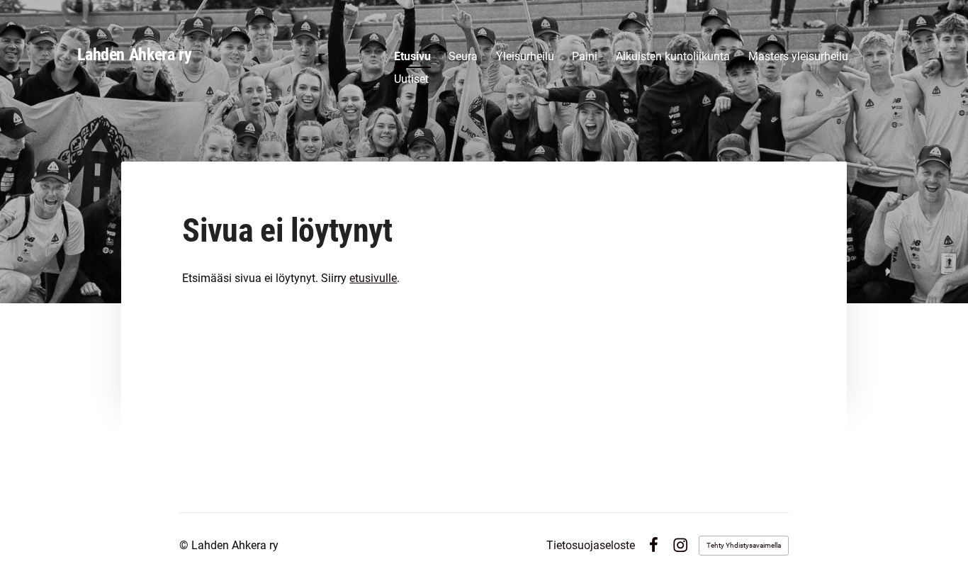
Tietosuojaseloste (590, 545)
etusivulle (373, 278)
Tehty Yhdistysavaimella (744, 545)
